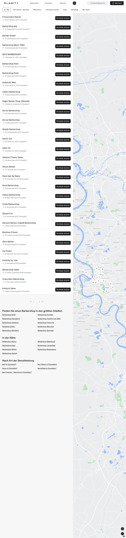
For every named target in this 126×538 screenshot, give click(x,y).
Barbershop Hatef (10, 270)
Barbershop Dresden (45, 315)
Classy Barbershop (11, 195)
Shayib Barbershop (11, 129)
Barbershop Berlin (9, 315)
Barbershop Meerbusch (46, 342)
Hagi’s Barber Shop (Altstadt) (16, 101)
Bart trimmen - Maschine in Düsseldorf (17, 372)
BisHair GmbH (9, 35)
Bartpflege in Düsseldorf (47, 368)
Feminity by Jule (10, 260)
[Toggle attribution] (124, 536)
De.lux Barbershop (11, 110)
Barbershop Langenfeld (46, 345)
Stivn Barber (8, 241)
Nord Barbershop (10, 185)
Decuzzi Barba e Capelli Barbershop (19, 223)
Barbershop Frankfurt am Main (49, 319)
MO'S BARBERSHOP (11, 54)
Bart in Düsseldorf (9, 364)
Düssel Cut (7, 213)
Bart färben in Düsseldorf (47, 364)
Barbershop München (46, 327)
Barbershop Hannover (46, 323)
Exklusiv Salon (9, 288)
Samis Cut (7, 138)
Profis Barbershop (10, 204)
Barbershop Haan (8, 345)
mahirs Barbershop (11, 92)
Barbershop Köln (8, 327)
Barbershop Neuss (9, 342)
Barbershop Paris (10, 64)
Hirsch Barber (8, 167)
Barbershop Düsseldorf (11, 319)
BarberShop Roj (9, 26)
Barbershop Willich (9, 349)
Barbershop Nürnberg (10, 330)
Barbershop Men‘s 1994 (13, 45)
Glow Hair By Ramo (11, 176)
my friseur (7, 251)
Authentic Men (9, 82)
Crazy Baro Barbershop (13, 279)
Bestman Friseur (10, 232)
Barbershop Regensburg (47, 349)
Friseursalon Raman (11, 17)
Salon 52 (6, 148)
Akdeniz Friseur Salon (12, 157)
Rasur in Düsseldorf (9, 368)
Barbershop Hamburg (10, 323)
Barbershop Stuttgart (46, 330)
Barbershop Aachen (9, 353)
